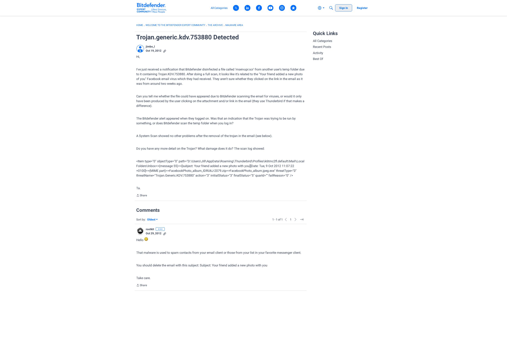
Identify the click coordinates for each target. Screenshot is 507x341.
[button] (140, 49)
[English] (151, 8)
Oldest (151, 220)
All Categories (322, 41)
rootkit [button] (150, 229)
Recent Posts (322, 47)
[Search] (331, 7)
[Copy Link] (164, 51)
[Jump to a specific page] (302, 219)
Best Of (318, 59)
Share (141, 196)
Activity (318, 53)
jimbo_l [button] (150, 46)
